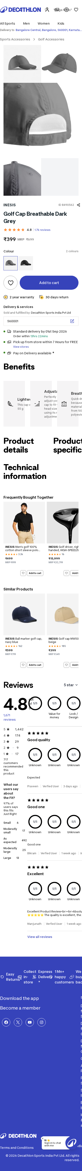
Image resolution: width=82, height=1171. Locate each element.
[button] (9, 23)
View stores (21, 346)
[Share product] (78, 205)
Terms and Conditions (17, 1147)
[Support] (66, 10)
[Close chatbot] (42, 1138)
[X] (18, 1022)
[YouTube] (30, 1022)
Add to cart (35, 573)
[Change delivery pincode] (72, 321)
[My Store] (56, 10)
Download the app (20, 998)
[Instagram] (41, 1022)
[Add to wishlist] (10, 283)
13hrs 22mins (39, 336)
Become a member (20, 1008)
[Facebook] (6, 1022)
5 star (69, 685)
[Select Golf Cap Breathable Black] (26, 263)
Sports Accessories (15, 39)
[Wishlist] (76, 10)
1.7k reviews (43, 230)
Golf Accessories (51, 39)
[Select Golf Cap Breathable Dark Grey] (10, 263)
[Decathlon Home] (20, 10)
